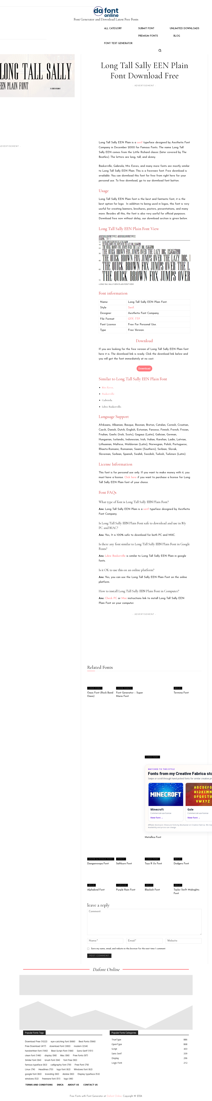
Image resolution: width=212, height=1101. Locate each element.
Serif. (131, 307)
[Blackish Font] (159, 879)
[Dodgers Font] (188, 852)
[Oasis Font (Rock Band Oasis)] (101, 682)
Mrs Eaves (107, 387)
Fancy (121, 859)
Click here (130, 477)
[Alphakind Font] (101, 879)
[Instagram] (118, 1074)
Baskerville (108, 393)
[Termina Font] (188, 682)
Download (144, 368)
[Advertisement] (47, 125)
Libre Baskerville (115, 556)
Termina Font (181, 693)
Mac (124, 598)
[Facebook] (111, 1074)
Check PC (111, 598)
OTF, (131, 319)
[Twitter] (132, 1074)
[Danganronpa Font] (101, 852)
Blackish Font (152, 890)
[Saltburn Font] (130, 852)
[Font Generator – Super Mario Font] (130, 682)
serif (139, 142)
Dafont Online (114, 1096)
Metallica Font (153, 837)
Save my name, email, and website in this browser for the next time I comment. (128, 949)
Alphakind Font (96, 890)
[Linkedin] (125, 1074)
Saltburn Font (124, 863)
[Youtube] (139, 1074)
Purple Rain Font (125, 890)
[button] (160, 50)
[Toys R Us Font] (159, 852)
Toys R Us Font (153, 863)
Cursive (122, 885)
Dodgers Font (181, 863)
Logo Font (95, 688)
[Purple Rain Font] (130, 879)
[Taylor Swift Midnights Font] (188, 879)
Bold (178, 688)
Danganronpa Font (98, 863)
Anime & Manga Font (101, 859)
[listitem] (165, 802)
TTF (137, 319)
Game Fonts (124, 688)
